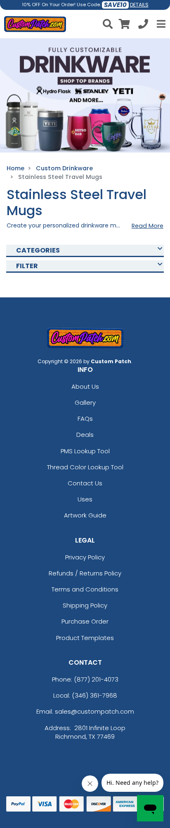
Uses (85, 499)
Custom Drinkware (64, 168)
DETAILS (139, 4)
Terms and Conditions (85, 589)
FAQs (85, 418)
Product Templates (85, 637)
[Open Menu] (160, 24)
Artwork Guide (85, 515)
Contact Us (85, 483)
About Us (85, 386)
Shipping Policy (85, 605)
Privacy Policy (85, 557)
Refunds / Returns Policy (85, 573)
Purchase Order (85, 621)
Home (15, 168)
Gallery (85, 402)
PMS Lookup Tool (85, 451)
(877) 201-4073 (96, 679)
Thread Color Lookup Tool (85, 467)
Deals (85, 434)
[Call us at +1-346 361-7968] (143, 25)
